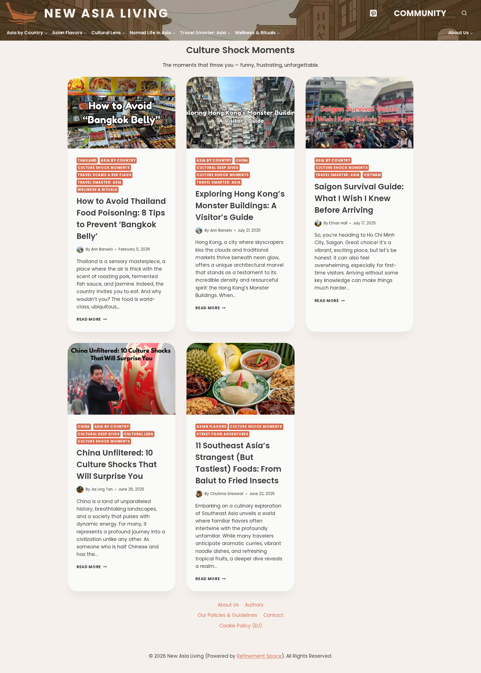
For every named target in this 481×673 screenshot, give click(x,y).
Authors (254, 605)
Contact (273, 615)
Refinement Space (259, 656)
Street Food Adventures (222, 434)
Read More (92, 319)
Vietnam (372, 175)
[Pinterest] (373, 13)
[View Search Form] (464, 13)
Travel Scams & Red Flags (104, 175)
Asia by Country (118, 160)
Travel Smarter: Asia (100, 182)
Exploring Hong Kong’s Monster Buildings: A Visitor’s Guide (240, 206)
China (242, 160)
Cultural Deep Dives (217, 167)
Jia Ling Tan (102, 489)
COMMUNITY (420, 13)
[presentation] (121, 113)
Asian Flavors (212, 426)
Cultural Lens (138, 434)
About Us (228, 605)
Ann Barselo (102, 249)
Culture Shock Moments (104, 167)
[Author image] (80, 249)
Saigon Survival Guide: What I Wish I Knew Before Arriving (359, 198)
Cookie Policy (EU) (240, 625)
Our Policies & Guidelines (227, 615)
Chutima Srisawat (227, 493)
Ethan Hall (338, 223)
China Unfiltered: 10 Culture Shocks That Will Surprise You (117, 464)
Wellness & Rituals (97, 189)
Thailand (87, 160)
